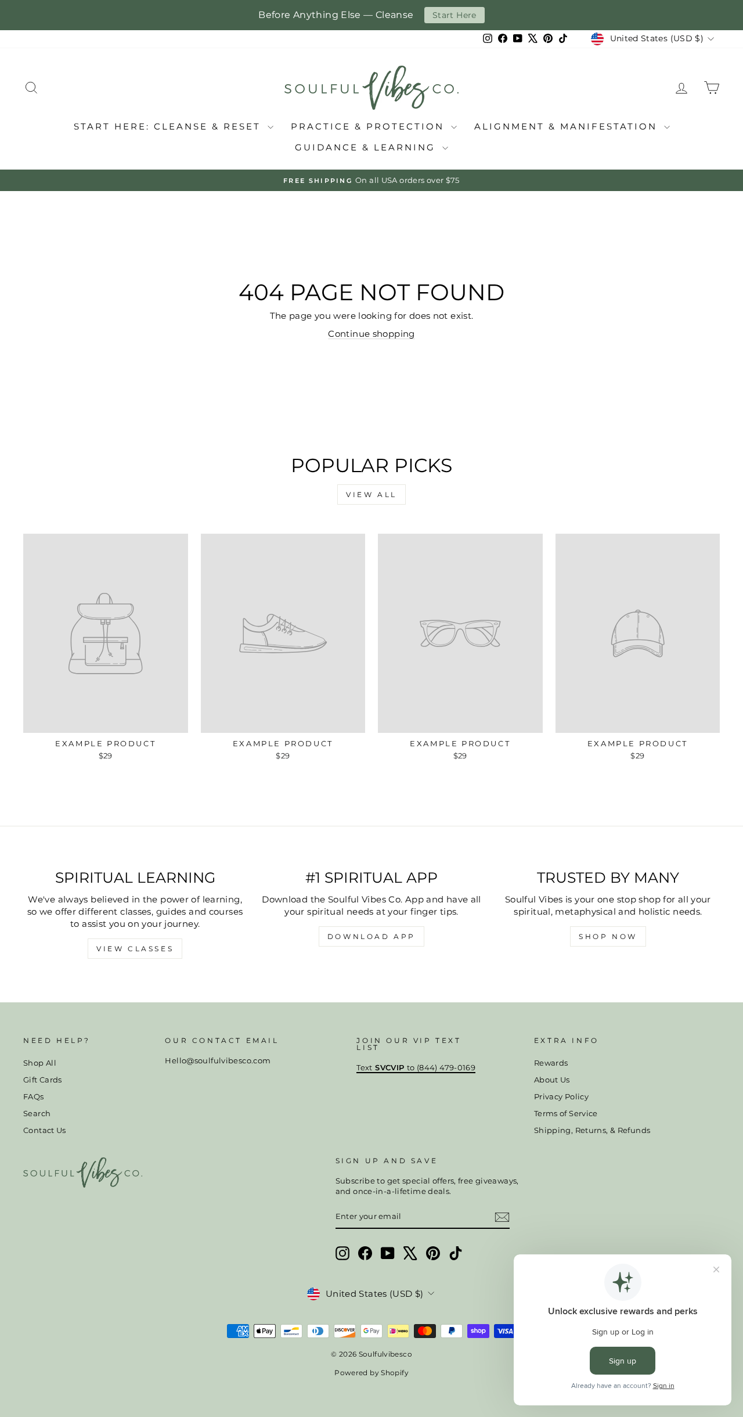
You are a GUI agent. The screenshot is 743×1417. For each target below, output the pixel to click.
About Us (552, 1080)
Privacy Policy (561, 1096)
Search (37, 1113)
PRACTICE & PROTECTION (369, 126)
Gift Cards (42, 1080)
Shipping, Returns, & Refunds (592, 1130)
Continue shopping (371, 333)
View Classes (135, 948)
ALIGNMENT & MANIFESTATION (567, 126)
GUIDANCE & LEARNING (367, 147)
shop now (608, 936)
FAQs (33, 1096)
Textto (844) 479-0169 (415, 1067)
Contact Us (44, 1130)
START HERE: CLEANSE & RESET (169, 126)
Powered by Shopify (371, 1372)
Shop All (39, 1063)
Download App (371, 936)
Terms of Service (566, 1113)
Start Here (454, 15)
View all (371, 494)
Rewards (551, 1063)
